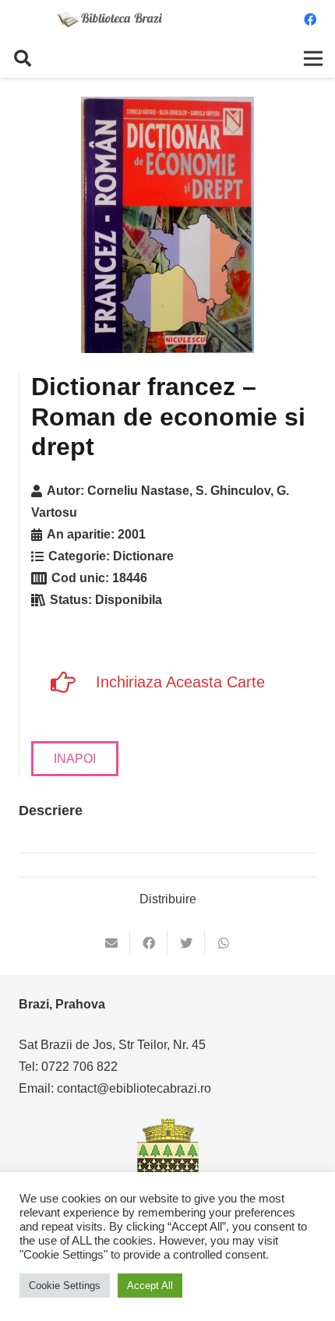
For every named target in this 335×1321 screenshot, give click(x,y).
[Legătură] (110, 19)
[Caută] (22, 58)
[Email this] (111, 943)
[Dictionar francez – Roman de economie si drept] (167, 225)
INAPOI (75, 758)
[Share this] (149, 943)
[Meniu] (313, 58)
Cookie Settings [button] (64, 1285)
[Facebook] (310, 19)
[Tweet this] (186, 943)
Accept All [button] (150, 1285)
